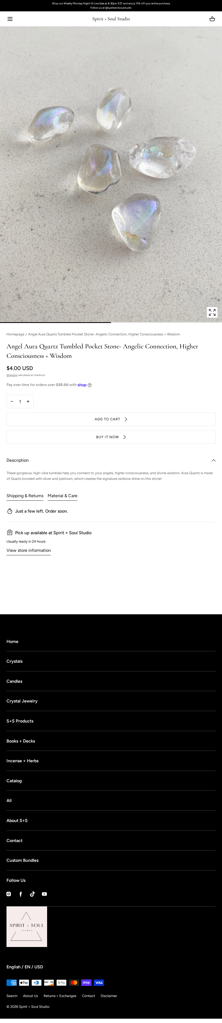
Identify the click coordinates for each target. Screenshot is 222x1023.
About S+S (17, 820)
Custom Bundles (22, 860)
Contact (14, 840)
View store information (28, 550)
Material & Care (62, 495)
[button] (9, 18)
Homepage (15, 334)
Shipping (11, 375)
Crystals (14, 661)
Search (11, 996)
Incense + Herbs (22, 760)
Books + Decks (20, 741)
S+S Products (19, 721)
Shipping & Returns (24, 495)
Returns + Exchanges (60, 996)
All (9, 800)
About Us (30, 996)
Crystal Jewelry (22, 701)
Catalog (14, 780)
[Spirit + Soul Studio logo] (47, 926)
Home (12, 641)
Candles (14, 681)
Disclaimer (109, 996)
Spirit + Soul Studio (34, 1007)
